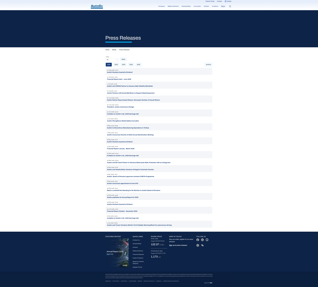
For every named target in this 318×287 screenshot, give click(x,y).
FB (197, 239)
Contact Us (136, 240)
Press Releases (124, 50)
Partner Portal (210, 1)
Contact (219, 1)
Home (107, 50)
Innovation (197, 6)
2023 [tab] (131, 64)
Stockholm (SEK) (157, 251)
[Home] (97, 6)
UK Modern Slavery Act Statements (171, 281)
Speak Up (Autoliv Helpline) (138, 262)
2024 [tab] (123, 64)
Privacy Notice (116, 281)
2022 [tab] (138, 64)
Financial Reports (138, 254)
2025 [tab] (116, 64)
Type (107, 57)
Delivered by (207, 282)
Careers (206, 6)
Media (223, 6)
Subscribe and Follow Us (149, 281)
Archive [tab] (208, 64)
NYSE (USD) (154, 238)
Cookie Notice (124, 281)
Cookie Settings (132, 281)
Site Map (140, 281)
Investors (215, 6)
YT (206, 239)
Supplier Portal (137, 267)
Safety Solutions (173, 6)
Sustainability (186, 6)
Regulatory (158, 281)
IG (197, 245)
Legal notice (108, 281)
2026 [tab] (108, 64)
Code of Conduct (138, 258)
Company (161, 6)
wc (202, 245)
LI (201, 239)
